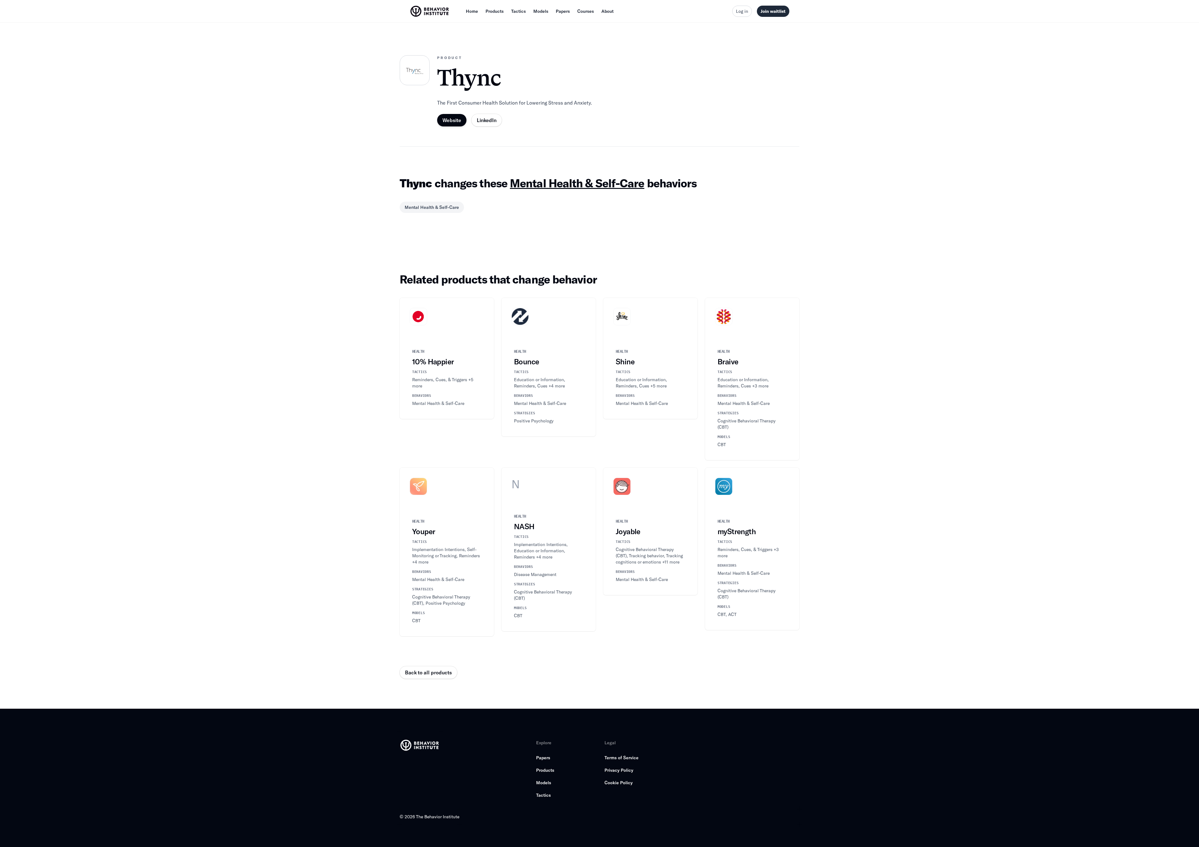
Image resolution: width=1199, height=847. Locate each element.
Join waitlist (773, 11)
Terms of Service (621, 757)
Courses (585, 11)
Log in (742, 11)
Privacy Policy (618, 770)
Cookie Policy (618, 782)
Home (472, 11)
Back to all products (428, 672)
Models (540, 11)
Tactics (518, 11)
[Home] (430, 11)
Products (495, 11)
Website (451, 120)
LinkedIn (486, 120)
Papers (563, 11)
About (607, 11)
